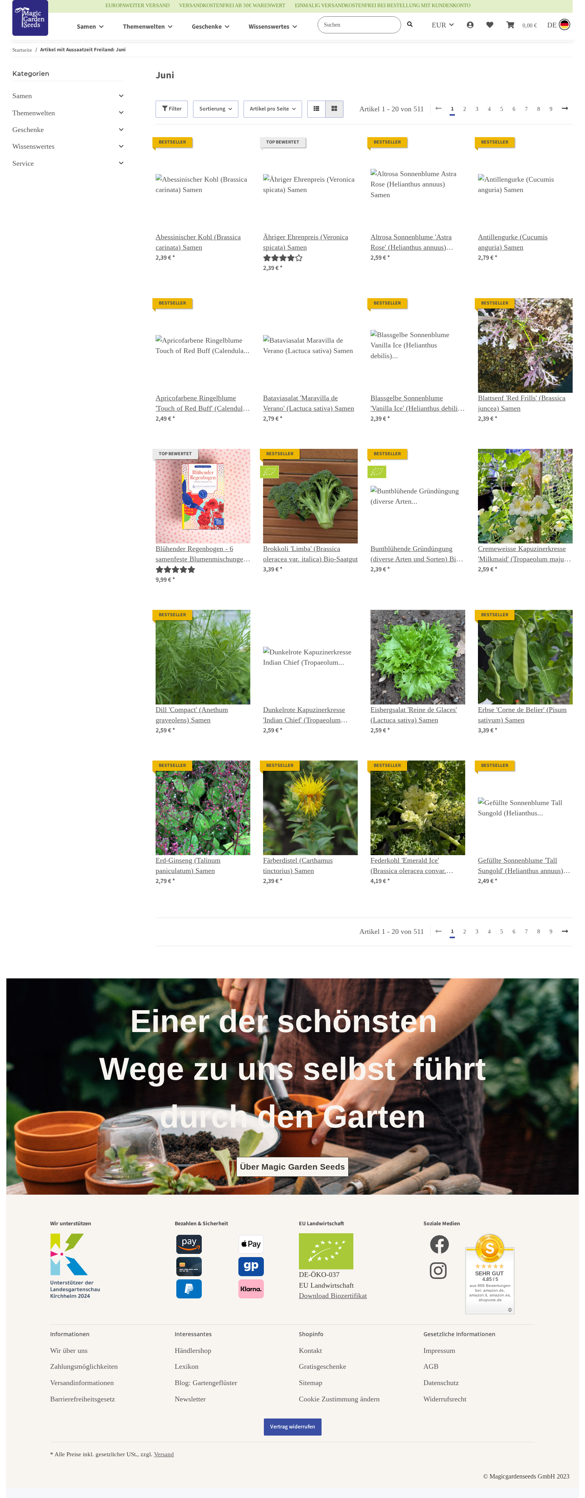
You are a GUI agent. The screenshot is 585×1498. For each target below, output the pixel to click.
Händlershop (193, 1350)
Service (23, 163)
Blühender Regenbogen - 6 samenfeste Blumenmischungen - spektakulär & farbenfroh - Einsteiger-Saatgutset (201, 555)
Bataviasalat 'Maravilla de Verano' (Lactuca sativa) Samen (308, 403)
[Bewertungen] (283, 258)
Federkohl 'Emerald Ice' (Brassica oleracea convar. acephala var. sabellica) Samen (414, 866)
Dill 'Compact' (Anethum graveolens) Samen (192, 715)
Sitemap (310, 1383)
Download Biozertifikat (333, 1296)
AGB (431, 1366)
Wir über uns (69, 1350)
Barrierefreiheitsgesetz (82, 1399)
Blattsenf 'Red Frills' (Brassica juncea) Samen (522, 403)
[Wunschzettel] (490, 25)
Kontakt (310, 1350)
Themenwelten (33, 113)
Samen (22, 96)
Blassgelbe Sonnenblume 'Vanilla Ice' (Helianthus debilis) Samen (416, 404)
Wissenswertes (33, 146)
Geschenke (28, 130)
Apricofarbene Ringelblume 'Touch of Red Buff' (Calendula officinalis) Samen (201, 404)
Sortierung (212, 109)
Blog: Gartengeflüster (206, 1383)
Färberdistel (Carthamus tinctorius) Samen (298, 865)
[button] (470, 25)
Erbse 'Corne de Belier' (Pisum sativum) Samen (522, 715)
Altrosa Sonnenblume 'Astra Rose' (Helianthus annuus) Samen (411, 243)
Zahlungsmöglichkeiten (84, 1366)
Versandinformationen (82, 1383)
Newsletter (190, 1399)
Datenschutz (441, 1383)
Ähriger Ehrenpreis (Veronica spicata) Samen (305, 242)
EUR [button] (439, 25)
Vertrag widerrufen (292, 1427)
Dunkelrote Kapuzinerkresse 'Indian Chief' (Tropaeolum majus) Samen (304, 716)
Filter (174, 109)
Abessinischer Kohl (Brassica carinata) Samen (198, 242)
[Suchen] (410, 24)
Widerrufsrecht (444, 1399)
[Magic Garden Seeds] (30, 26)
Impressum (439, 1350)
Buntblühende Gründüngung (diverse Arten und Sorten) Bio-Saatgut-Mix (416, 555)
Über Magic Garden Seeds (292, 1166)
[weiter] (565, 108)
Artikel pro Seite (269, 109)
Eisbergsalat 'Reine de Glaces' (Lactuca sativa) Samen (413, 715)
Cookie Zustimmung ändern (339, 1399)
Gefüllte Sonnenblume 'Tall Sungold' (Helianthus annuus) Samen (520, 866)
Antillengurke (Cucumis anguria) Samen (513, 242)
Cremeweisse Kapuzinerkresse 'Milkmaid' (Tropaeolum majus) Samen (523, 555)
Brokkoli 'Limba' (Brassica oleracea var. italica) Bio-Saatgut (310, 554)
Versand (164, 1454)
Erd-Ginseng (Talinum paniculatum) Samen (188, 865)
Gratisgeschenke (322, 1366)
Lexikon (187, 1366)
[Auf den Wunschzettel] (237, 150)
